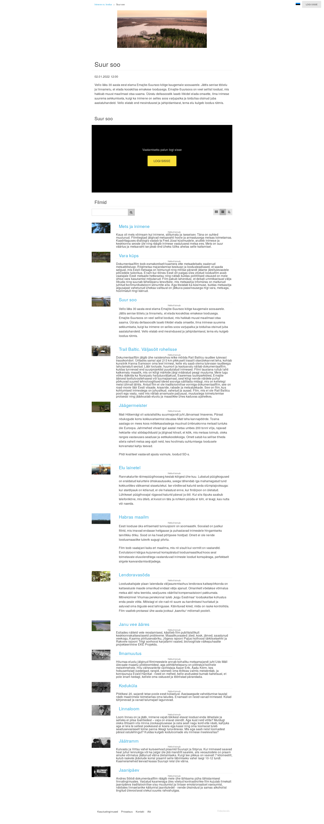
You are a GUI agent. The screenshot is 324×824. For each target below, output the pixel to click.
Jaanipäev (129, 770)
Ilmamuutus (130, 653)
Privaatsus (126, 811)
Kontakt (140, 811)
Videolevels (223, 811)
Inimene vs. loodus (103, 4)
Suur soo (128, 299)
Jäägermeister (133, 405)
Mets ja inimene (134, 226)
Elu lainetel (129, 467)
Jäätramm (129, 741)
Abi (149, 811)
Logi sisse (311, 4)
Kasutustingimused (107, 811)
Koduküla (128, 685)
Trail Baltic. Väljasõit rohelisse (148, 349)
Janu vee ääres (134, 624)
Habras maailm (134, 517)
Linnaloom (129, 708)
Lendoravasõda (134, 574)
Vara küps (129, 255)
